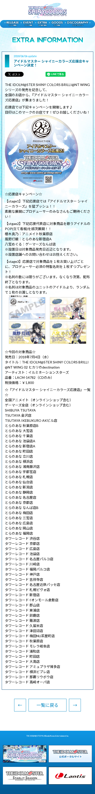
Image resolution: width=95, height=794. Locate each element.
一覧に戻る (47, 705)
